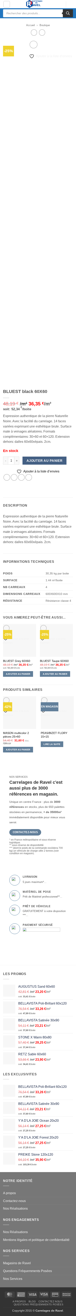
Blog (32, 1301)
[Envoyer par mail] (21, 477)
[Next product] (34, 32)
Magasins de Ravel (17, 1263)
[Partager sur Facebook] (6, 477)
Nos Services (12, 1278)
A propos (9, 1193)
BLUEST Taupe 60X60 (54, 661)
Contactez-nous (14, 1201)
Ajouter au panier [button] (18, 674)
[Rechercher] (68, 13)
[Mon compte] (61, 4)
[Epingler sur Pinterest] (28, 477)
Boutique (45, 25)
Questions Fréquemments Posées (27, 1271)
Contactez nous (51, 1301)
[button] (6, 4)
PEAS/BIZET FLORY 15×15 (54, 735)
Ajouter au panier (45, 460)
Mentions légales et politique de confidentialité (36, 1240)
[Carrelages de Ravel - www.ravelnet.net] (34, 4)
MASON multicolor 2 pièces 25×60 (16, 735)
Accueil (30, 25)
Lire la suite (52, 744)
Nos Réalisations (15, 1208)
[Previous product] (42, 32)
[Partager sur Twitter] (14, 477)
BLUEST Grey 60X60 (16, 661)
